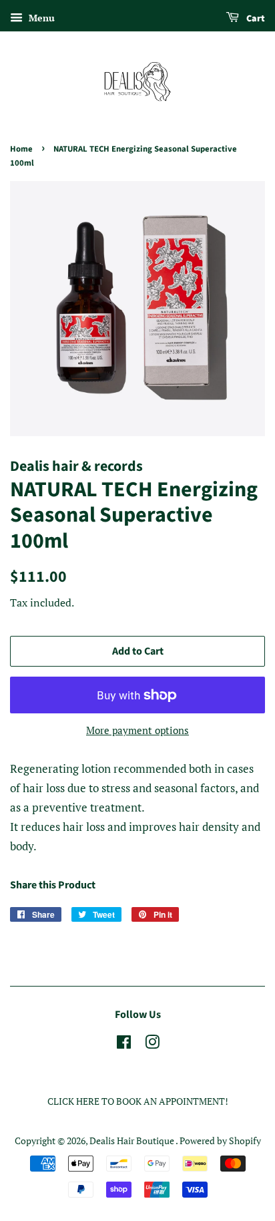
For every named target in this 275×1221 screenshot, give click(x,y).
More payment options (137, 730)
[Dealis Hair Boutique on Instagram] (152, 1044)
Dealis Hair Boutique (132, 1140)
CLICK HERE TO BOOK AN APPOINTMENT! (137, 1101)
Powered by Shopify (220, 1140)
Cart (254, 18)
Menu (40, 17)
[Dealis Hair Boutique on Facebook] (123, 1044)
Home (21, 149)
